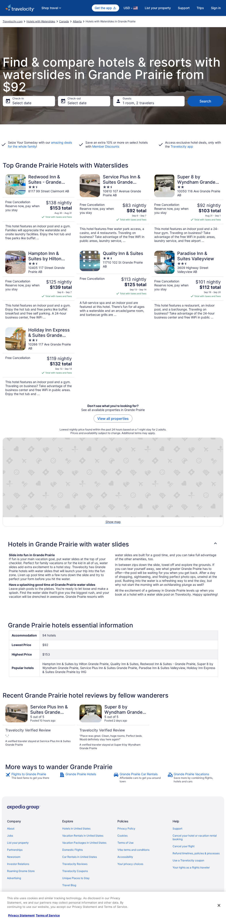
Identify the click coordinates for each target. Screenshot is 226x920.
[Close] (219, 905)
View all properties (113, 418)
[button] (113, 544)
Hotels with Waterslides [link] (40, 21)
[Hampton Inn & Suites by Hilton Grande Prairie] (38, 285)
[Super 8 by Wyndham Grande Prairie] (187, 208)
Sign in (216, 8)
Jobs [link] (10, 835)
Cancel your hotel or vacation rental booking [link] (195, 837)
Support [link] (177, 828)
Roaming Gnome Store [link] (21, 871)
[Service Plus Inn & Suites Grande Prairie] (113, 208)
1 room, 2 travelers (138, 103)
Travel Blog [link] (69, 885)
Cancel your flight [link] (183, 846)
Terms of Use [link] (125, 842)
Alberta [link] (77, 21)
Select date (21, 103)
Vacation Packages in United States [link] (84, 842)
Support (184, 8)
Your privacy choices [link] (130, 864)
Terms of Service (48, 915)
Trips (200, 8)
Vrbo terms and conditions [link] (133, 849)
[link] (31, 777)
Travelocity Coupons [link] (75, 871)
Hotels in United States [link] (76, 828)
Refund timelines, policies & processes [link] (196, 853)
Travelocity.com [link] (13, 21)
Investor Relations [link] (18, 864)
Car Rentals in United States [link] (79, 856)
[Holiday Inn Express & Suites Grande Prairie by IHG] (38, 362)
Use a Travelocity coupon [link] (188, 860)
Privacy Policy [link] (126, 828)
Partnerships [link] (15, 849)
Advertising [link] (14, 878)
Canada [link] (64, 21)
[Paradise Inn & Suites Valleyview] (187, 285)
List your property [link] (18, 842)
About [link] (10, 828)
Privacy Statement (21, 915)
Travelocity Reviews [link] (74, 864)
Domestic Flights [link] (72, 849)
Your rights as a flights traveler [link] (191, 867)
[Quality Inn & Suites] (113, 285)
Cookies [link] (122, 835)
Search (205, 101)
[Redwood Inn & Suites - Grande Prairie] (38, 208)
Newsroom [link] (13, 856)
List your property (158, 8)
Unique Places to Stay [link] (76, 878)
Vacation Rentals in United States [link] (82, 835)
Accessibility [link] (125, 856)
